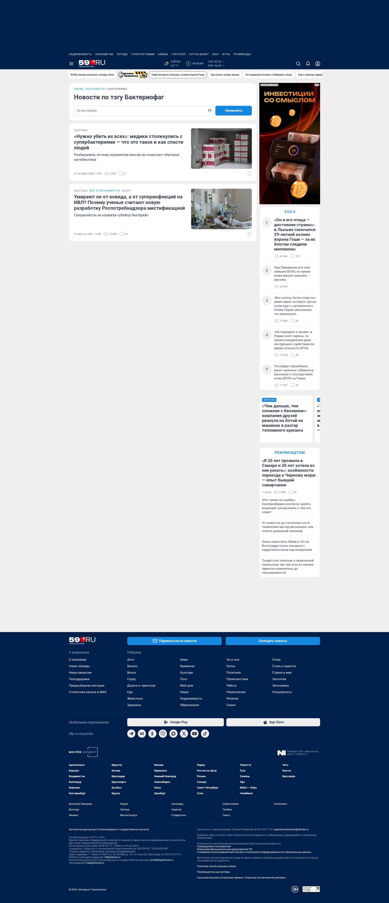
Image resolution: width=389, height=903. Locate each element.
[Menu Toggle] (71, 63)
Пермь (78, 89)
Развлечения (236, 692)
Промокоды (242, 54)
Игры (226, 54)
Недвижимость (80, 54)
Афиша (163, 54)
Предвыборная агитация (86, 685)
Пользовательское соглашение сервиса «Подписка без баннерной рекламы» (241, 877)
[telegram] (131, 734)
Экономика (280, 685)
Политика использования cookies (216, 866)
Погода (122, 54)
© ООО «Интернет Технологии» (88, 889)
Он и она (233, 659)
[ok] (152, 734)
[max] (173, 734)
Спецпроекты (282, 692)
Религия (232, 698)
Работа (231, 685)
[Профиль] (318, 63)
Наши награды (79, 666)
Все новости (95, 89)
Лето (183, 679)
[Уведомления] (308, 63)
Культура (186, 672)
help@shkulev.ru (95, 862)
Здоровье (134, 705)
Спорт (276, 659)
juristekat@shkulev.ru (161, 860)
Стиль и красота (284, 666)
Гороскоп (178, 54)
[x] (184, 734)
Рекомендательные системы (213, 872)
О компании (77, 659)
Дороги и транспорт (141, 685)
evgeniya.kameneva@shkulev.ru (291, 829)
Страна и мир (282, 672)
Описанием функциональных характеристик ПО (224, 849)
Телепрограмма (143, 54)
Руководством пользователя (214, 846)
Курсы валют (199, 54)
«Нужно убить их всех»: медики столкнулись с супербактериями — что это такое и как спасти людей (128, 142)
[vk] (142, 734)
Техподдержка (79, 679)
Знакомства (104, 54)
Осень (231, 666)
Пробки (195, 63)
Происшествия (237, 679)
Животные (135, 698)
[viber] (163, 734)
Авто (130, 659)
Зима (184, 659)
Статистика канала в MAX (87, 692)
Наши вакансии (80, 672)
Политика (234, 672)
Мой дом (186, 685)
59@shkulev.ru (113, 857)
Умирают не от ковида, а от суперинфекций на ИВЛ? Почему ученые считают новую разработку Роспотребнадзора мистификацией (129, 202)
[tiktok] (205, 734)
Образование (189, 705)
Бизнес (132, 666)
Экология (279, 679)
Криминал (187, 666)
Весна (131, 672)
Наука (184, 692)
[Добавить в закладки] (249, 173)
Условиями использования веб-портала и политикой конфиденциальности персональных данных (254, 852)
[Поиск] (298, 63)
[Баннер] (133, 74)
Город (131, 679)
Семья (231, 705)
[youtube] (194, 734)
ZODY (215, 54)
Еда (130, 692)
